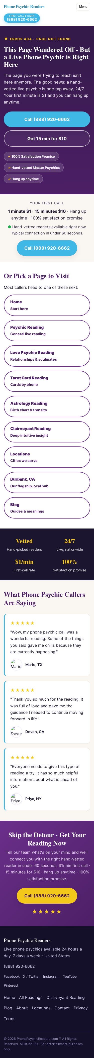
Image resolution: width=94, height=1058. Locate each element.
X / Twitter (31, 976)
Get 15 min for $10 (47, 138)
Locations (41, 1007)
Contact (62, 1007)
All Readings (30, 997)
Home (9, 997)
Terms (9, 1018)
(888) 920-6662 (19, 966)
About (22, 1007)
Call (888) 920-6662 (47, 119)
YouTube (70, 976)
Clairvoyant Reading (65, 997)
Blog (8, 1007)
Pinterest (11, 985)
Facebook (12, 976)
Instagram (51, 976)
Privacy (81, 1007)
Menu (83, 6)
